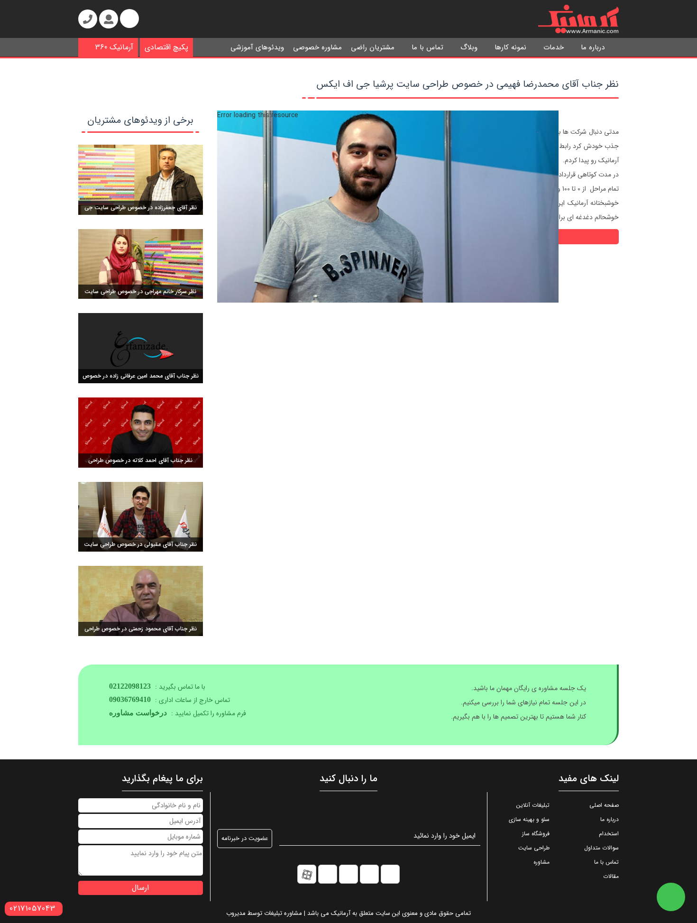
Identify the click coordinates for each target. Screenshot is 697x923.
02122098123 (130, 686)
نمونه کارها (510, 47)
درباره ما (593, 47)
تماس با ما (427, 47)
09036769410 (130, 699)
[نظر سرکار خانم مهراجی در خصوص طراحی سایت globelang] (140, 263)
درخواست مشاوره (138, 713)
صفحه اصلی (604, 805)
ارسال (140, 888)
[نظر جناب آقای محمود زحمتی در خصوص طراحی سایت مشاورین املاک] (140, 600)
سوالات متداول (601, 847)
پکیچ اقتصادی (166, 47)
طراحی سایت (534, 847)
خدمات (553, 47)
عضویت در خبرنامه (244, 838)
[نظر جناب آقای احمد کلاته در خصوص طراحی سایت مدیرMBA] (140, 432)
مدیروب (236, 913)
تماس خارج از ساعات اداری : (169, 700)
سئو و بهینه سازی (529, 819)
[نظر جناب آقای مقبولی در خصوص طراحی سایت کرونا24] (140, 516)
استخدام (609, 833)
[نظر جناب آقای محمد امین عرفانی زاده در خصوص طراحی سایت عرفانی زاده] (140, 347)
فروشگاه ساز (536, 833)
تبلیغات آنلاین (533, 805)
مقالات (611, 876)
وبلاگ (468, 47)
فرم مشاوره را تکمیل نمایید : (177, 713)
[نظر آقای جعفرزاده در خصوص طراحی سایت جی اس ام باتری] (140, 179)
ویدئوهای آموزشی (257, 47)
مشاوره (541, 862)
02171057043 (32, 908)
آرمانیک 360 (114, 47)
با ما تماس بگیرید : (157, 687)
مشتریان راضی (372, 47)
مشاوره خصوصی (317, 47)
